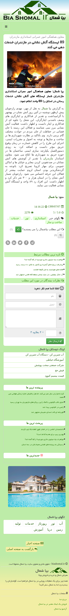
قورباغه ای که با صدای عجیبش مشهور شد (47, 412)
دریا (49, 529)
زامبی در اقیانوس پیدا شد (53, 407)
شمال (44, 108)
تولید (18, 523)
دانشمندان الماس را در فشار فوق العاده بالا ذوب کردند (42, 429)
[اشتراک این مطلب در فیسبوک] (26, 242)
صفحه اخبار (33, 543)
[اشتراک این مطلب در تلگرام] (32, 242)
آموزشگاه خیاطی (55, 359)
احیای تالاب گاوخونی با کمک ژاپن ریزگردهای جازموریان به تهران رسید (37, 402)
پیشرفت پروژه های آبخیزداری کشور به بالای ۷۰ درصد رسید (39, 265)
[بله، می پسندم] (18, 229)
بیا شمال (53, 197)
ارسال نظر (53, 341)
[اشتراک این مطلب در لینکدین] (14, 242)
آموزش (38, 529)
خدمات (15, 218)
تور (27, 218)
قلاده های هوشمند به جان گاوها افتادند (48, 270)
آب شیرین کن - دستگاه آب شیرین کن (44, 354)
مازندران (48, 158)
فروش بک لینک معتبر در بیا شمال (52, 604)
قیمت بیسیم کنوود (54, 375)
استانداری (40, 218)
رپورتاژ (42, 523)
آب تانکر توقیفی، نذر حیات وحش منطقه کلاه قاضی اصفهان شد (39, 275)
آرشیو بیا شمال (60, 609)
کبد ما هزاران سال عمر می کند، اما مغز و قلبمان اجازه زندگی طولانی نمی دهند (36, 395)
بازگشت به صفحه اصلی (20, 549)
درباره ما (63, 599)
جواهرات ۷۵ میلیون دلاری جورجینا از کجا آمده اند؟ (43, 260)
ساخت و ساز (54, 222)
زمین (59, 529)
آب (61, 523)
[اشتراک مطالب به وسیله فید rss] (8, 242)
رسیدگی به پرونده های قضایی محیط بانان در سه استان (43, 444)
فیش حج (59, 370)
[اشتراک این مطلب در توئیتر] (20, 242)
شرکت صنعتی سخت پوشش (49, 365)
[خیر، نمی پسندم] (61, 235)
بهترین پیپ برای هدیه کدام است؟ (50, 434)
